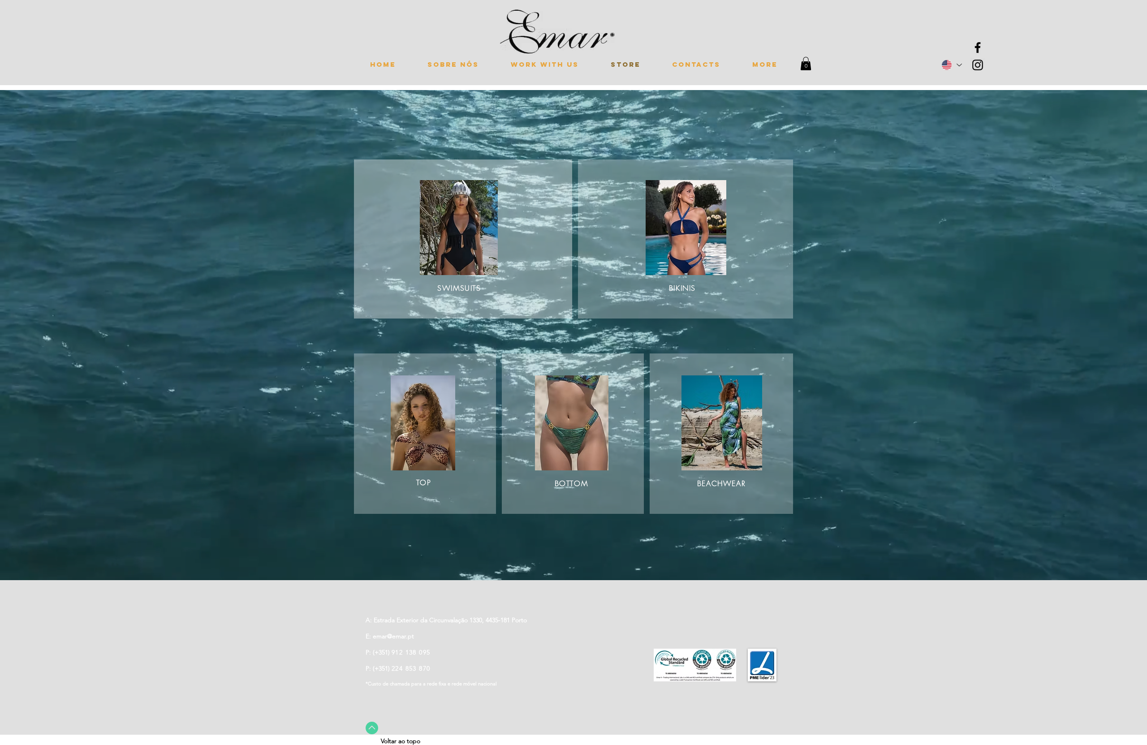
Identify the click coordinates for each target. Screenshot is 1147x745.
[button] (805, 63)
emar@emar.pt (393, 636)
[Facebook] (977, 47)
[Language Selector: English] (951, 65)
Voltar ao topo (400, 741)
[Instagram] (977, 65)
